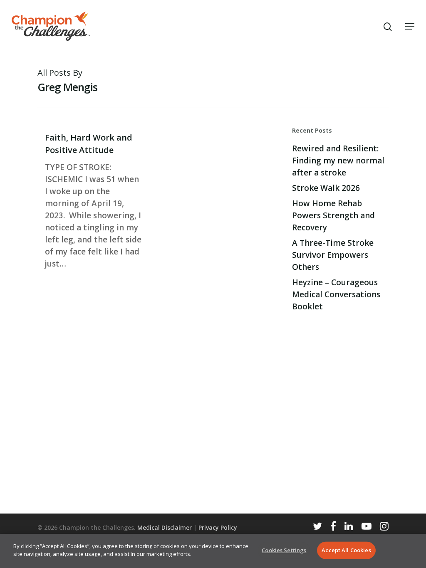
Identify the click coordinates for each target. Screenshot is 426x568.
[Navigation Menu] (409, 26)
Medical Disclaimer (164, 527)
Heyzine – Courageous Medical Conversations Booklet (336, 294)
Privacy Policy (217, 527)
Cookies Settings (284, 550)
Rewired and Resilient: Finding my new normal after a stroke (338, 160)
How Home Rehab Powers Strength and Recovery (333, 215)
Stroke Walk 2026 (326, 188)
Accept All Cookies (346, 550)
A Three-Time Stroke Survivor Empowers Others (333, 254)
